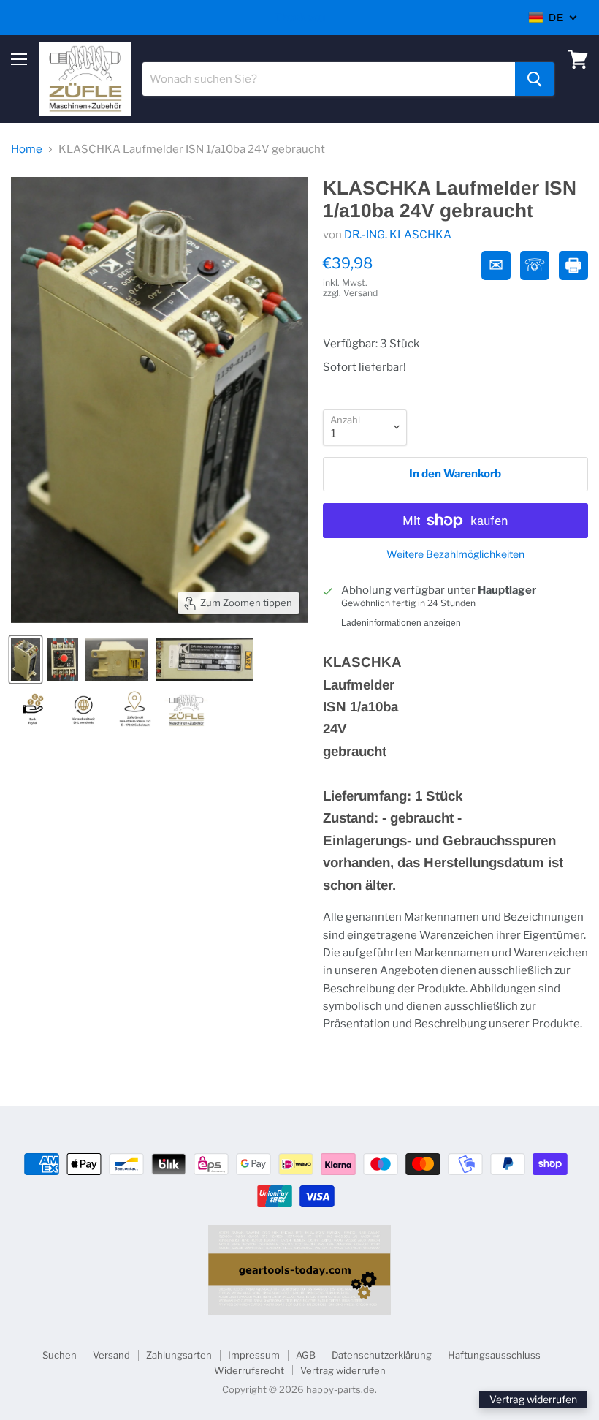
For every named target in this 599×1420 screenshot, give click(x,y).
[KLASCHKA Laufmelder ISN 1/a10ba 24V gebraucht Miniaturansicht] (25, 659)
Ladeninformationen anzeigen (401, 623)
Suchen (59, 1355)
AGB (306, 1355)
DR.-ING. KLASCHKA (397, 234)
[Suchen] (534, 79)
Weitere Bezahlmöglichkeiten (455, 554)
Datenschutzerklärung (382, 1355)
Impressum (254, 1355)
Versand (111, 1355)
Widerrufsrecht (249, 1370)
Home (26, 149)
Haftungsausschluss (494, 1355)
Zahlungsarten (179, 1355)
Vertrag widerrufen (343, 1370)
